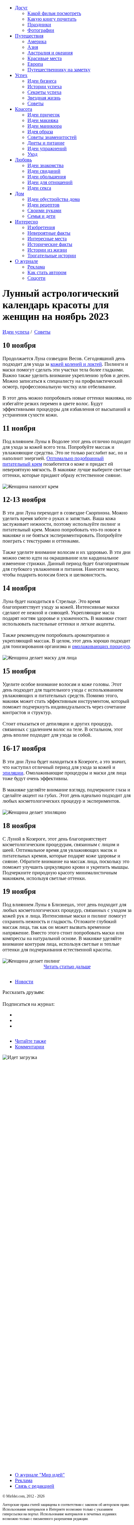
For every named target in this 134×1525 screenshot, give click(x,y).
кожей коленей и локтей (76, 364)
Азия (32, 47)
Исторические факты (49, 244)
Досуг (21, 7)
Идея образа (40, 131)
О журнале (26, 261)
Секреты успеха (44, 92)
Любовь (23, 159)
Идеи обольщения (46, 176)
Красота (23, 109)
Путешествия (29, 35)
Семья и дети (41, 216)
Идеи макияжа (42, 120)
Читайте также (30, 1041)
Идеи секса (39, 188)
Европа (35, 64)
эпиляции (12, 772)
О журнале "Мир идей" (40, 1474)
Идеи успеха (15, 332)
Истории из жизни (47, 250)
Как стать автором (46, 272)
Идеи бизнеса (41, 81)
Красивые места (44, 58)
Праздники (39, 24)
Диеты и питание (46, 143)
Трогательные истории (51, 255)
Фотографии (40, 30)
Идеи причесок (43, 114)
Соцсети (36, 278)
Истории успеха (44, 86)
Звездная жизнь (43, 97)
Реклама (36, 266)
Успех (21, 75)
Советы (35, 103)
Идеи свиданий (43, 171)
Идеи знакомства (45, 165)
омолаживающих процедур (101, 646)
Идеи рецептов (43, 204)
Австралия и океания (50, 52)
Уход (32, 154)
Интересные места (47, 238)
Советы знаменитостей (52, 137)
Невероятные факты (48, 233)
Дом (19, 193)
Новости (24, 981)
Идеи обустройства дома (53, 199)
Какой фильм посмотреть (54, 13)
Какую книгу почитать (51, 19)
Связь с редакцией (34, 1486)
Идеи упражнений (47, 148)
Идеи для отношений (50, 182)
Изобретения (41, 227)
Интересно (26, 221)
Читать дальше (67, 966)
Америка (36, 41)
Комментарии (29, 1046)
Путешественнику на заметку (58, 69)
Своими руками (44, 210)
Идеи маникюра (44, 126)
